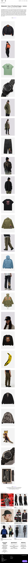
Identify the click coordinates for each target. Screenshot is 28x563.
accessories (8, 7)
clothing (12, 7)
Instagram (11, 557)
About (2, 557)
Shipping (2, 558)
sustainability (19, 7)
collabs (14, 7)
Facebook (11, 558)
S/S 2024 (16, 7)
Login (2, 555)
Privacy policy (3, 560)
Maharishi (15, 486)
